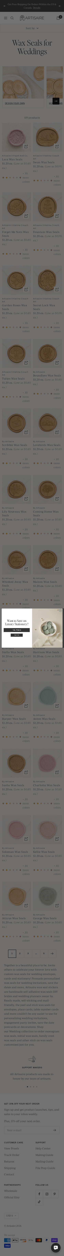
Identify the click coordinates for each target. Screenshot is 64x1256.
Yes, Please (16, 630)
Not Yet (16, 635)
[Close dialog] (60, 610)
